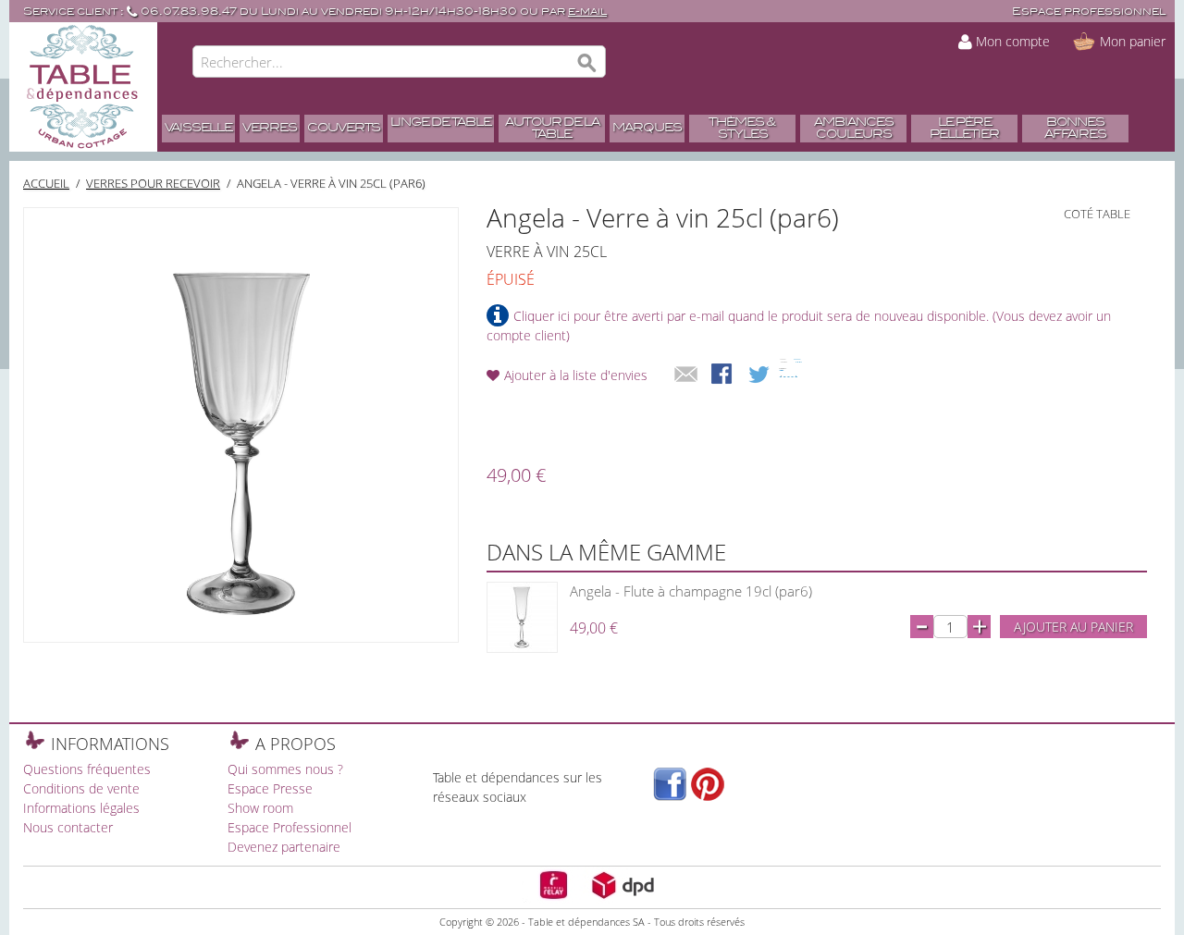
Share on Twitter (760, 375)
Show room (260, 808)
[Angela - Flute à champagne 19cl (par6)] (522, 617)
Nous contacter (68, 827)
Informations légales (81, 808)
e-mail (587, 12)
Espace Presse (270, 788)
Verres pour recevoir (153, 183)
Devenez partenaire (284, 846)
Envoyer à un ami (686, 375)
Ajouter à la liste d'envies (576, 375)
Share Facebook (723, 375)
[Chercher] (587, 63)
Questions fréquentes (87, 769)
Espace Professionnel (290, 827)
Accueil (46, 183)
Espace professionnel (1089, 12)
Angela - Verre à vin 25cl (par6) (331, 183)
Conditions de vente (81, 788)
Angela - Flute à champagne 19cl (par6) (691, 591)
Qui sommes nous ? (285, 769)
